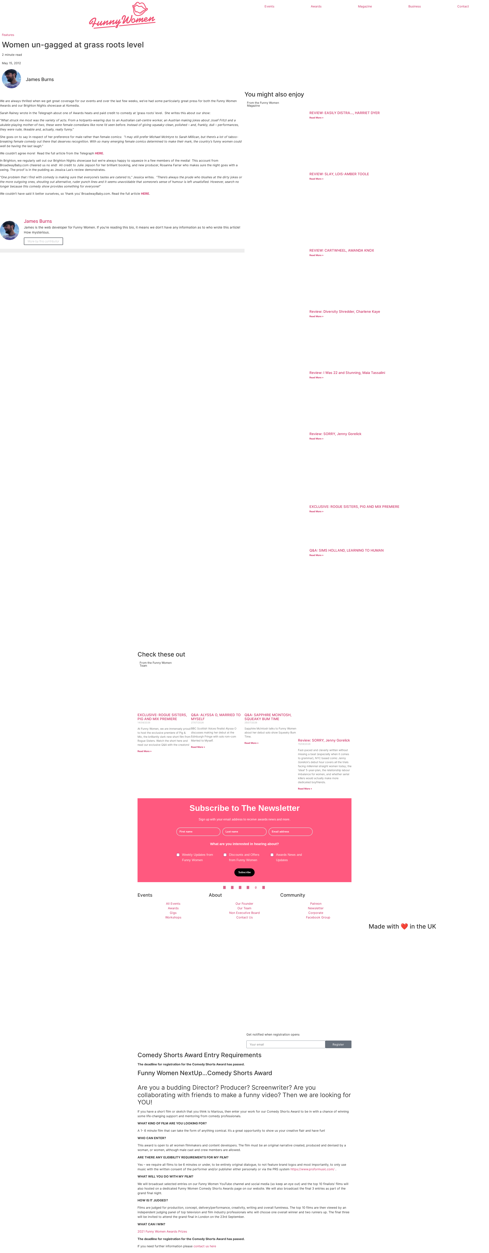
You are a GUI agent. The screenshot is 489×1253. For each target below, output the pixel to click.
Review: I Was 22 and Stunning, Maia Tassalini (347, 373)
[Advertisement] (359, 622)
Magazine (365, 6)
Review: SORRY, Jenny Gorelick (335, 434)
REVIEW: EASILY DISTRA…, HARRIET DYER (344, 113)
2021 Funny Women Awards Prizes (162, 1231)
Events (269, 6)
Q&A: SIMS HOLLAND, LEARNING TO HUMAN (346, 550)
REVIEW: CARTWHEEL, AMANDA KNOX (341, 250)
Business (414, 6)
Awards (316, 6)
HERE (99, 153)
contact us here (204, 1246)
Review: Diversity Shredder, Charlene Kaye (344, 312)
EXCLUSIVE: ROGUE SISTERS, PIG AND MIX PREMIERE (354, 507)
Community (292, 895)
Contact (463, 6)
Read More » (316, 117)
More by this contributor (43, 241)
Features (8, 35)
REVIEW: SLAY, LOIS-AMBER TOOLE (339, 174)
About (215, 895)
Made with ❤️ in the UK (402, 926)
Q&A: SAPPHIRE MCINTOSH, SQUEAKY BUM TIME (267, 717)
